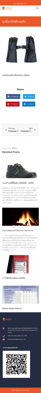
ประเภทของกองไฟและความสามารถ (18, 230)
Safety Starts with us (12, 308)
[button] (37, 8)
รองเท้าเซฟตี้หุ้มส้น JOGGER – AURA (18, 183)
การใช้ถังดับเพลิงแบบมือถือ (13, 278)
